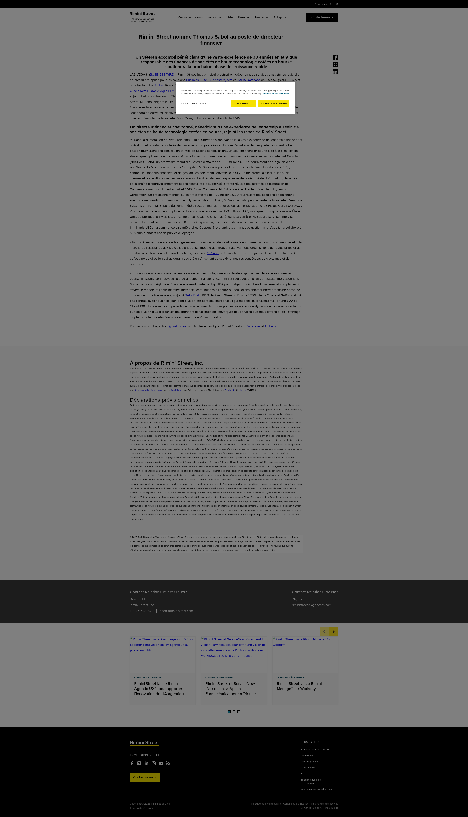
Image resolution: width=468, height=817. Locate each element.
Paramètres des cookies (193, 103)
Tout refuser (243, 103)
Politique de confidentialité (276, 94)
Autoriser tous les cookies (273, 103)
